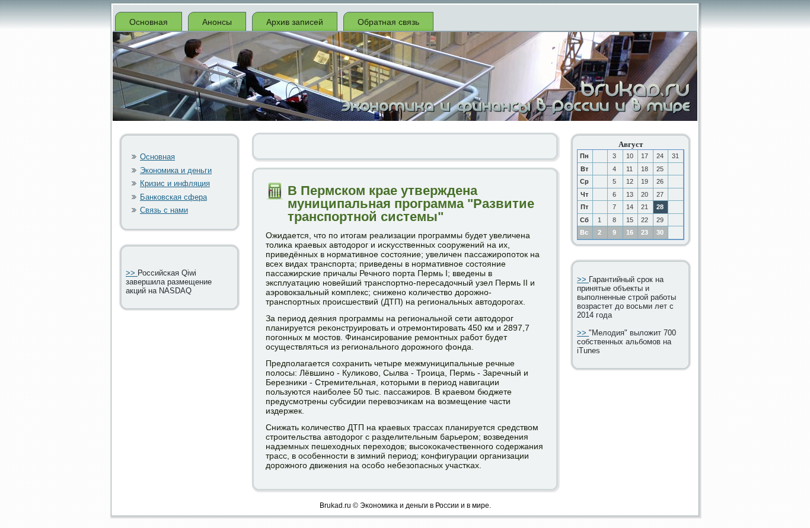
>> (132, 272)
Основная (148, 22)
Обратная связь (388, 22)
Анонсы (217, 22)
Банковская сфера (173, 197)
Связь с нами (164, 210)
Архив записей (294, 22)
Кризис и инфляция (175, 183)
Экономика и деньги (176, 170)
